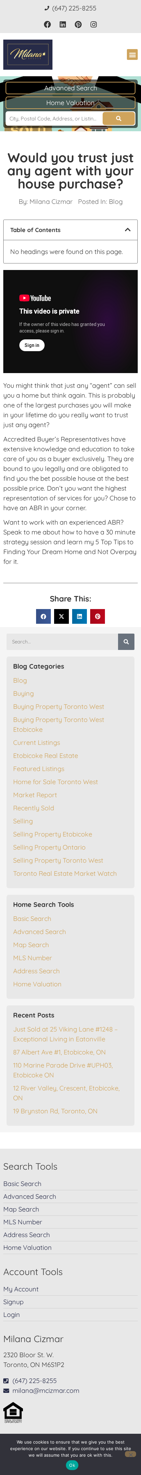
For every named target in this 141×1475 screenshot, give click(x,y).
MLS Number (32, 958)
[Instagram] (94, 25)
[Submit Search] (119, 118)
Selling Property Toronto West (58, 860)
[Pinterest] (78, 25)
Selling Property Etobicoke (52, 834)
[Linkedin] (63, 25)
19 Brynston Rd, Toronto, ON (55, 1111)
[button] (132, 54)
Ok (72, 1465)
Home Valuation (70, 103)
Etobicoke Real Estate (45, 755)
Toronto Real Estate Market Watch (65, 873)
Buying (23, 693)
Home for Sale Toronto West (55, 782)
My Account (21, 1289)
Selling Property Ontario (49, 847)
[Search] (126, 642)
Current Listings (36, 742)
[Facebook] (47, 25)
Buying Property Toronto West (58, 706)
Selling (23, 821)
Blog (116, 201)
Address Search (36, 971)
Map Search (31, 945)
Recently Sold (33, 808)
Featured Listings (38, 768)
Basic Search (32, 918)
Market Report (35, 795)
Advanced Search (70, 88)
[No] (130, 1454)
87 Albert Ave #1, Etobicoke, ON (59, 1052)
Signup (13, 1302)
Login (11, 1314)
